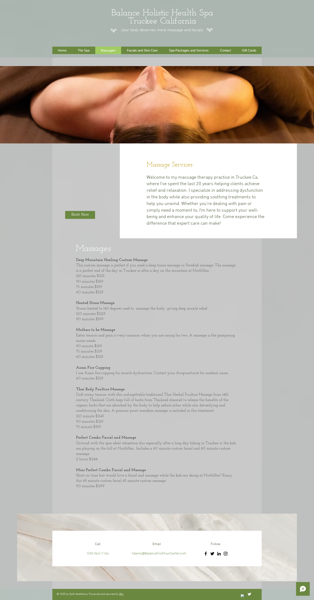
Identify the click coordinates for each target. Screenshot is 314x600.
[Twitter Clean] (249, 594)
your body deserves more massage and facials (162, 30)
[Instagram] (225, 553)
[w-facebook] (243, 596)
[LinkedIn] (219, 553)
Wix (121, 594)
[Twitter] (212, 553)
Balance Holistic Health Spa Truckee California (162, 17)
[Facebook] (205, 553)
